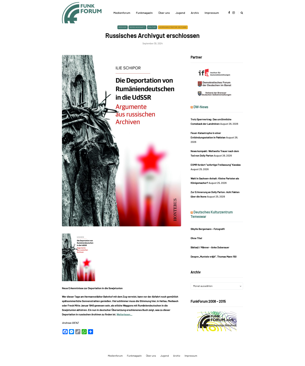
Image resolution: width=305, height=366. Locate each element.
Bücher (122, 27)
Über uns (164, 12)
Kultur (152, 27)
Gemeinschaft (137, 27)
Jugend (180, 12)
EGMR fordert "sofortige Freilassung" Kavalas (216, 164)
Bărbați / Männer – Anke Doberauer (210, 247)
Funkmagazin (144, 12)
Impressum (212, 12)
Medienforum (121, 12)
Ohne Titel (196, 238)
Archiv (195, 12)
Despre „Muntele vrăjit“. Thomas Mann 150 (214, 256)
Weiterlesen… (124, 314)
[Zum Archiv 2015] (217, 320)
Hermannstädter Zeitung (172, 27)
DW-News (200, 107)
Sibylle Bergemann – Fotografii (208, 228)
